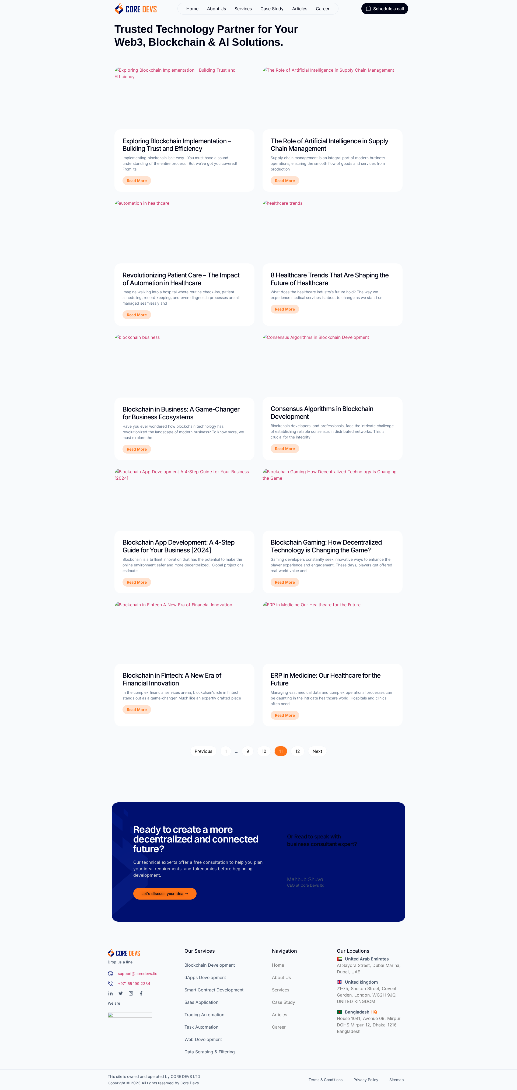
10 (266, 750)
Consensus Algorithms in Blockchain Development (322, 412)
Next (317, 751)
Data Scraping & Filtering (209, 1051)
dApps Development (205, 977)
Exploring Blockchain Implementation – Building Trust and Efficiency (177, 145)
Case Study (272, 8)
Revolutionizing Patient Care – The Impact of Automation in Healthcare (181, 279)
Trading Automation (204, 1014)
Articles (299, 8)
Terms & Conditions (326, 1079)
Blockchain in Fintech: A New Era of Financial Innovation (172, 679)
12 (300, 750)
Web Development (203, 1039)
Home (192, 8)
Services (243, 8)
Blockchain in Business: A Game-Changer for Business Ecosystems (181, 413)
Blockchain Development (209, 965)
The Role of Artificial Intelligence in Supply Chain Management (329, 145)
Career (323, 8)
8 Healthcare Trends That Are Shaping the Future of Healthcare (330, 279)
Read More (137, 180)
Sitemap (396, 1079)
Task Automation (201, 1027)
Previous (203, 751)
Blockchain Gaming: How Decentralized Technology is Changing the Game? (326, 546)
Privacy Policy (366, 1079)
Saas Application (201, 1002)
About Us (216, 8)
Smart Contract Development (213, 990)
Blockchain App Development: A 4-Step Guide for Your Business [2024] (179, 546)
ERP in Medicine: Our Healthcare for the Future (325, 679)
